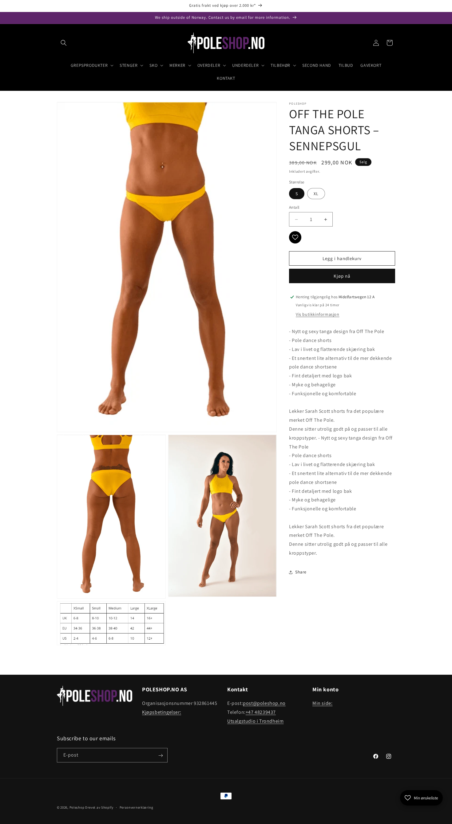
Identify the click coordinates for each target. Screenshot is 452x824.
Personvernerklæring (136, 807)
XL (316, 193)
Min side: (322, 703)
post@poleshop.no (264, 703)
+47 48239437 (261, 712)
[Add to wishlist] (295, 237)
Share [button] (301, 572)
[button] (63, 43)
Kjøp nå (342, 276)
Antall (294, 207)
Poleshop (77, 807)
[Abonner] (160, 755)
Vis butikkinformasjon (317, 314)
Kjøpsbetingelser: (161, 712)
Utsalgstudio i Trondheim (255, 721)
